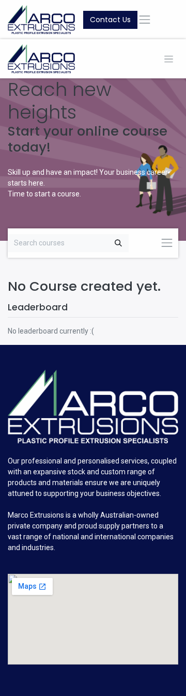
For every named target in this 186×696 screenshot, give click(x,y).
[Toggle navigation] (168, 59)
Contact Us (110, 19)
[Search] (118, 243)
